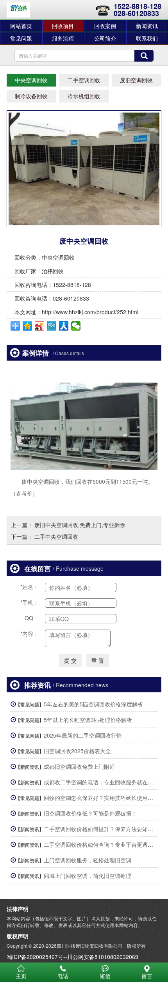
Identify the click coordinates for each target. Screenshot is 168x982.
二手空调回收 (84, 80)
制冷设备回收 (31, 96)
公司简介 (105, 38)
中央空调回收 (31, 80)
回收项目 (63, 26)
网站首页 (21, 26)
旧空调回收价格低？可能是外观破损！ (90, 813)
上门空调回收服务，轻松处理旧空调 (87, 860)
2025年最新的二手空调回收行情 (83, 735)
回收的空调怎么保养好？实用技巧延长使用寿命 (101, 798)
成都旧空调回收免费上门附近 (79, 766)
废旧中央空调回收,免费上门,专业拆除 (79, 525)
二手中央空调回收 (56, 536)
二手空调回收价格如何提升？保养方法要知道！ (101, 829)
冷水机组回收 (84, 96)
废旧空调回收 (136, 80)
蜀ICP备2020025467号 (35, 957)
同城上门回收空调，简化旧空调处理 (87, 875)
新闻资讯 (29, 766)
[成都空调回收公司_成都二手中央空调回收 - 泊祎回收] (18, 10)
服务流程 (63, 38)
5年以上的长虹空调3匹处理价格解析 (88, 720)
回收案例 (105, 26)
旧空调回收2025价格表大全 (77, 751)
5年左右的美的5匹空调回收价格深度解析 (93, 704)
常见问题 (21, 38)
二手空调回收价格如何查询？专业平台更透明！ (101, 844)
